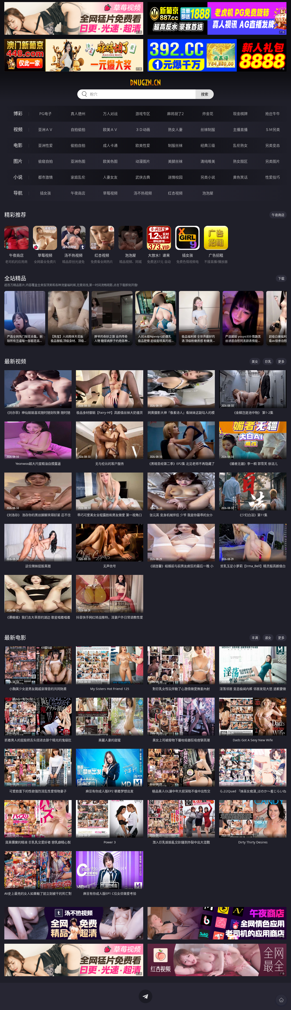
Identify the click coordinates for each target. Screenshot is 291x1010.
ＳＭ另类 (272, 129)
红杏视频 (175, 193)
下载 (281, 278)
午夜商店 (78, 193)
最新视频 (15, 361)
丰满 (255, 638)
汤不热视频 (143, 193)
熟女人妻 (175, 129)
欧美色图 (110, 161)
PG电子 (45, 113)
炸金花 (207, 113)
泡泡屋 (207, 193)
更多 (281, 361)
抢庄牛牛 (272, 113)
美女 (255, 361)
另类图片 (272, 161)
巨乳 (268, 361)
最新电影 (15, 637)
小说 (18, 177)
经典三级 (208, 145)
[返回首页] (281, 1000)
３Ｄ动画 (142, 129)
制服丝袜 (175, 145)
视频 (18, 129)
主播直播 (240, 129)
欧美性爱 (142, 145)
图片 (18, 161)
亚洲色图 (78, 161)
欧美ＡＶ (110, 129)
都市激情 (45, 177)
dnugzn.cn (145, 82)
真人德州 (78, 113)
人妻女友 (110, 177)
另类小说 (208, 177)
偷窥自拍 (45, 161)
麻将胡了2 (175, 113)
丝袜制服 (208, 129)
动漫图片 (142, 161)
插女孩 (45, 193)
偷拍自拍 (78, 145)
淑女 (268, 638)
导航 (18, 193)
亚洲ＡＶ (45, 129)
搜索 (204, 94)
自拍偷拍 (78, 129)
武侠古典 (142, 177)
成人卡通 (110, 145)
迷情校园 (175, 177)
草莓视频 (110, 193)
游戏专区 (142, 113)
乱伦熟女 (240, 145)
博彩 (18, 114)
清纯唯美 (208, 161)
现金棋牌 (240, 113)
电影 (18, 145)
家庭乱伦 (78, 177)
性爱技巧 (272, 177)
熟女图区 (240, 161)
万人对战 (110, 113)
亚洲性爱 (45, 145)
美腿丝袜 (175, 161)
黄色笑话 (240, 177)
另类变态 (272, 145)
